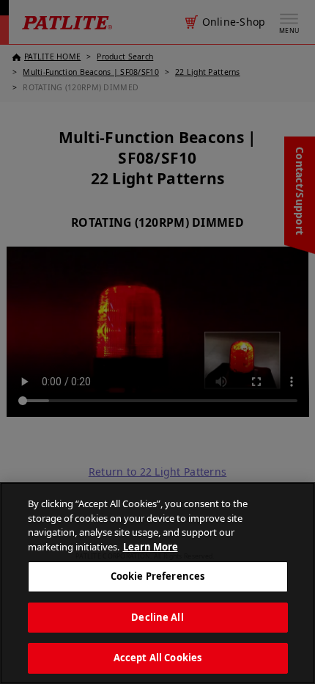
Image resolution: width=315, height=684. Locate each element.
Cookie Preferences (157, 576)
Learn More (150, 546)
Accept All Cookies (157, 657)
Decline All (157, 617)
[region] (157, 583)
